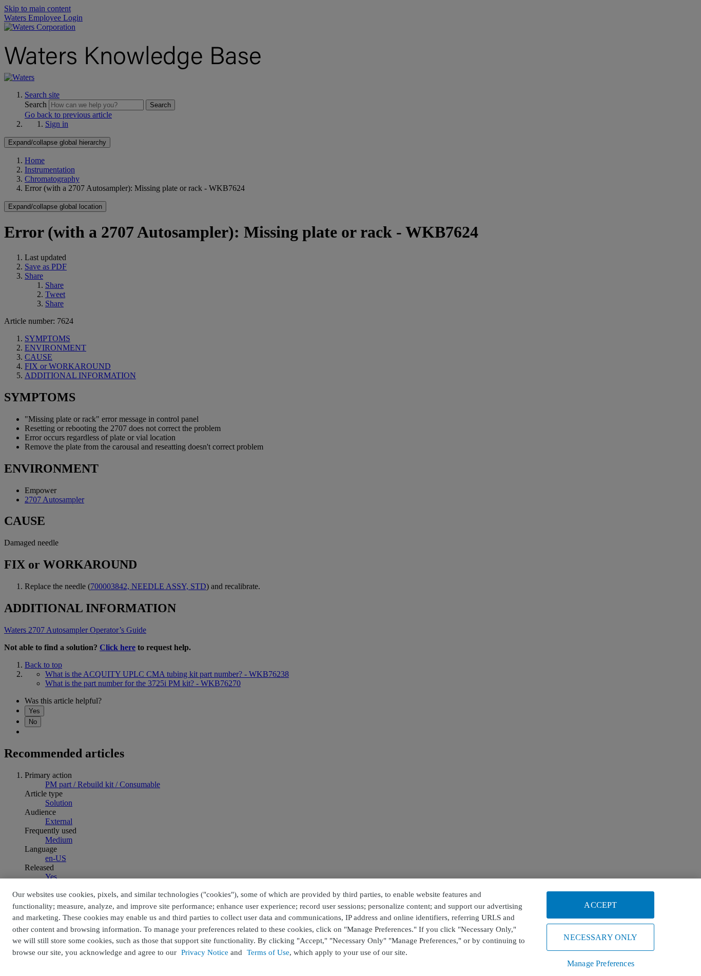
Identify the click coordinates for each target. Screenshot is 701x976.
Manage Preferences (600, 963)
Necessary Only (600, 937)
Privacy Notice (204, 952)
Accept (600, 905)
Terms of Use (268, 952)
